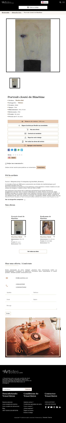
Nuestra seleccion (7, 402)
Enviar (8, 313)
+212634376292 (21, 287)
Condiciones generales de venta (33, 404)
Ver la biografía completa (14, 199)
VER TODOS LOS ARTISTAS (10, 410)
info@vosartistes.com (22, 278)
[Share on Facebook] (9, 150)
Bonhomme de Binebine (45, 217)
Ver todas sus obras (33, 251)
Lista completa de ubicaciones (10, 406)
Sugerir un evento (28, 410)
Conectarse (41, 167)
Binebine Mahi (20, 100)
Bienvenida (5, 13)
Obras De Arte (16, 13)
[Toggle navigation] (63, 3)
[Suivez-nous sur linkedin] (15, 150)
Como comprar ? (28, 406)
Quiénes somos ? (28, 402)
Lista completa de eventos (9, 404)
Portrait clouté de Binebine (18, 217)
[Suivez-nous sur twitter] (22, 150)
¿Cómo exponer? (28, 408)
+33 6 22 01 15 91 (49, 402)
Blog (3, 408)
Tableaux (20, 102)
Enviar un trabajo (28, 412)
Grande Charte (47, 417)
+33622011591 (20, 284)
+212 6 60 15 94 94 (50, 404)
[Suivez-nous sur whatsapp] (19, 150)
